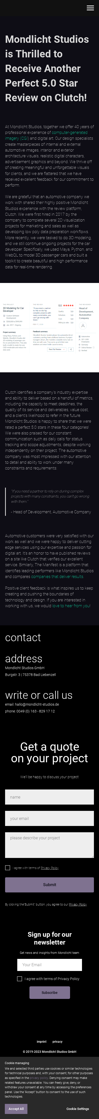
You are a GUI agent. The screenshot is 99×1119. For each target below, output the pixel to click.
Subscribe (50, 993)
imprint (41, 1041)
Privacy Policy (68, 979)
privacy (57, 1041)
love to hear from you (71, 605)
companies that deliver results (57, 576)
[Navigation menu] (90, 8)
